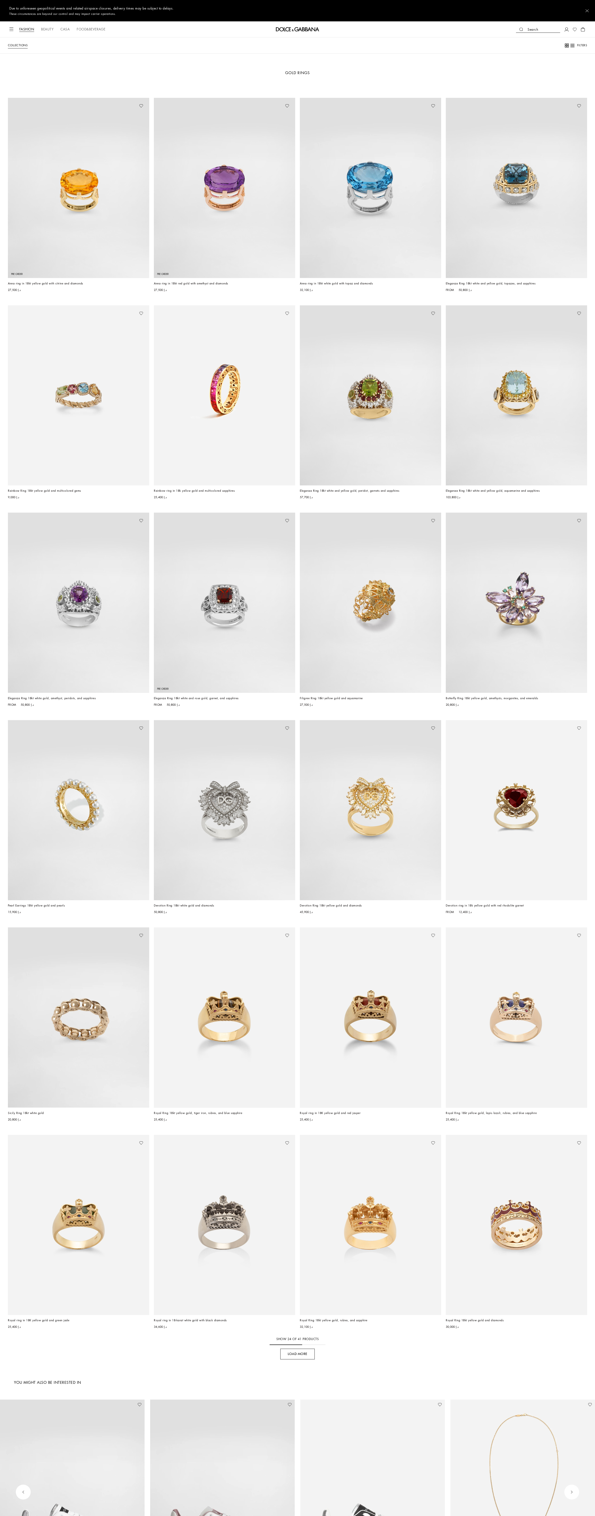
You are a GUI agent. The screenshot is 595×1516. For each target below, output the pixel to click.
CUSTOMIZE (283, 222)
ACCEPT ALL (331, 222)
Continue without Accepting (355, 157)
